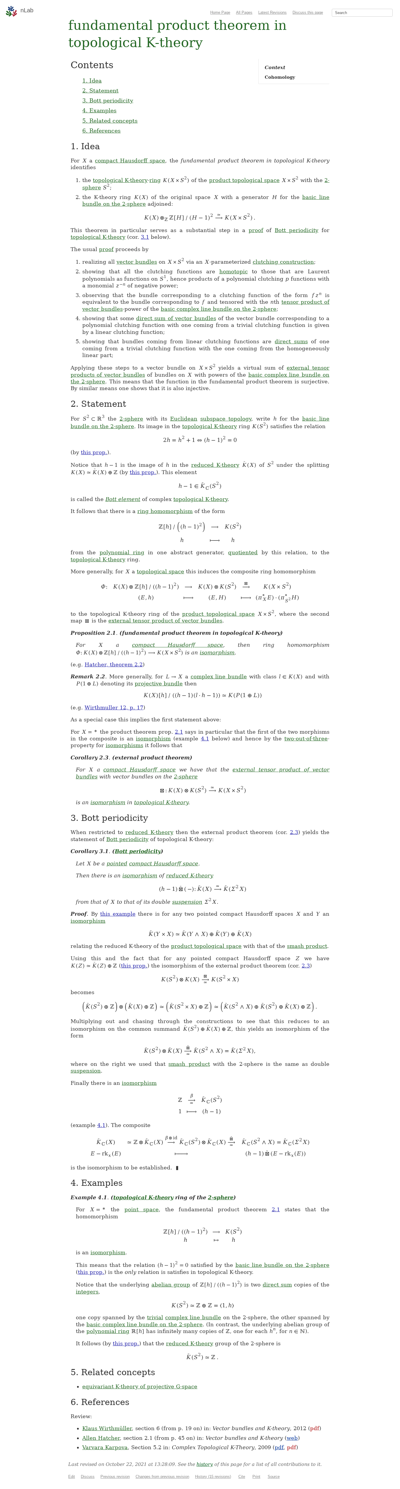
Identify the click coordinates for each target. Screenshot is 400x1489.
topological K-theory (120, 180)
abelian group (170, 1285)
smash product (307, 946)
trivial (155, 1317)
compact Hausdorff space (130, 160)
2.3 (294, 832)
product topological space (244, 180)
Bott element (122, 499)
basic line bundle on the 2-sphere (282, 1265)
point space (141, 1209)
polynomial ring (122, 552)
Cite (241, 1476)
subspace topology (225, 419)
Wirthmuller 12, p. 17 (114, 707)
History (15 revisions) (213, 1476)
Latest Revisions (272, 12)
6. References (101, 130)
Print (256, 1476)
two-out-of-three (306, 738)
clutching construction (283, 262)
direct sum (277, 1285)
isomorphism (217, 652)
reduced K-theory (215, 465)
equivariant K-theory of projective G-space (139, 1386)
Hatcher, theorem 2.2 (114, 664)
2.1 (179, 732)
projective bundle (159, 683)
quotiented (243, 552)
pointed (117, 863)
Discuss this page (308, 12)
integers (87, 1292)
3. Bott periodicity (107, 100)
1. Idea (92, 80)
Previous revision (115, 1476)
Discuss (88, 1476)
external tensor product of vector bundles (165, 620)
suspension (187, 902)
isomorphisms (124, 745)
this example (118, 914)
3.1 (145, 237)
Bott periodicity (296, 230)
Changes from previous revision (162, 1476)
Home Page (220, 12)
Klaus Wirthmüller (107, 1428)
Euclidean (183, 419)
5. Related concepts (110, 120)
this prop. (94, 452)
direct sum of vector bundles (176, 318)
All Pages (244, 12)
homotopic (233, 271)
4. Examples (99, 110)
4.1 (205, 738)
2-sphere (131, 419)
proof (256, 230)
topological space (160, 571)
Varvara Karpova (105, 1447)
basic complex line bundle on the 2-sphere (218, 309)
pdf (314, 1428)
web (292, 1438)
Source (274, 1476)
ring (155, 180)
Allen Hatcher (101, 1438)
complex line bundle (219, 676)
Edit (71, 1476)
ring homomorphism (165, 511)
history (204, 1464)
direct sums (291, 341)
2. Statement (100, 90)
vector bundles (137, 262)
